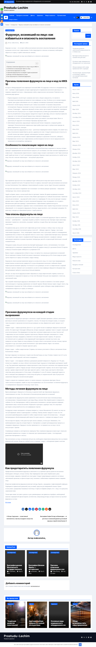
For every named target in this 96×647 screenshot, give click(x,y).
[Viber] (1, 12)
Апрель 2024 (76, 137)
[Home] (6, 17)
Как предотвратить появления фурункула (18, 76)
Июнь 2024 (76, 129)
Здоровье (40, 15)
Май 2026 (75, 101)
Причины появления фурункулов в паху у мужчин (58, 568)
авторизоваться (35, 586)
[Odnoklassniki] (1, 21)
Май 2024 (75, 133)
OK (80, 644)
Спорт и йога (13, 19)
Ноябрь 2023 (76, 157)
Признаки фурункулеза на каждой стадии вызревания (22, 72)
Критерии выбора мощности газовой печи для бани (81, 56)
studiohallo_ (12, 571)
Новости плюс (77, 260)
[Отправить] (1, 24)
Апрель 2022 (76, 213)
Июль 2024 (76, 125)
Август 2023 (76, 165)
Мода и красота (50, 15)
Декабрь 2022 (76, 181)
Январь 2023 (76, 177)
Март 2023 (76, 169)
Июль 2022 (76, 201)
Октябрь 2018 (76, 225)
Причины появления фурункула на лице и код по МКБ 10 (23, 66)
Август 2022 (76, 197)
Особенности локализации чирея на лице (18, 68)
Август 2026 (76, 89)
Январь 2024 (76, 149)
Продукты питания (22, 15)
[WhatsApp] (1, 9)
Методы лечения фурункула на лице (17, 74)
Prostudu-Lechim (16, 8)
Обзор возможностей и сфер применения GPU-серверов (81, 68)
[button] (91, 17)
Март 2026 (76, 109)
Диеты (33, 15)
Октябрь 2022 (76, 189)
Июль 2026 (76, 93)
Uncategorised (10, 30)
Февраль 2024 (77, 145)
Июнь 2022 (76, 205)
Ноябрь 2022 (76, 185)
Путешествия (61, 15)
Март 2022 (76, 217)
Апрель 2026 (76, 105)
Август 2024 (76, 121)
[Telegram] (1, 15)
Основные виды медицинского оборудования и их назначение (81, 62)
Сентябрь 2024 (77, 117)
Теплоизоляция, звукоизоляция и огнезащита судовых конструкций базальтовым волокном (81, 75)
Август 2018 (76, 233)
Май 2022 (75, 209)
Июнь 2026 (76, 97)
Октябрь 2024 (76, 113)
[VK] (1, 18)
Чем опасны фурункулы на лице (16, 70)
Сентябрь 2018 (77, 229)
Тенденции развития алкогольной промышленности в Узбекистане (81, 50)
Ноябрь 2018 (76, 221)
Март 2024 (76, 141)
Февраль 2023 (77, 173)
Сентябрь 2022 (77, 193)
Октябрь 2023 (76, 161)
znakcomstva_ (15, 42)
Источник (8, 502)
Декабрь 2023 (76, 153)
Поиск (76, 31)
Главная (11, 15)
